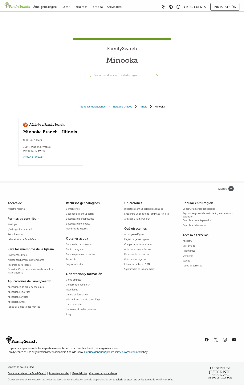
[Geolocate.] (156, 75)
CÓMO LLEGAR (33, 157)
